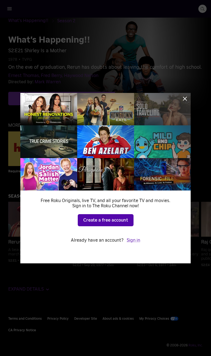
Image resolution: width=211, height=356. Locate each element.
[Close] (185, 98)
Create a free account (105, 220)
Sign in (133, 240)
